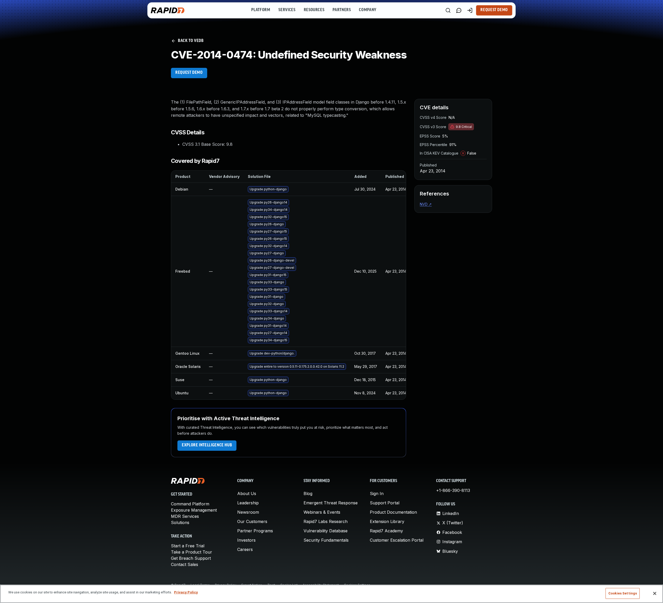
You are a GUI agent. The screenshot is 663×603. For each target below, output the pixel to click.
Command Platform (190, 503)
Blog (308, 493)
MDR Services (185, 516)
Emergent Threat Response (331, 502)
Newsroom (248, 512)
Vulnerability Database (326, 530)
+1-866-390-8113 (453, 490)
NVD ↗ (426, 204)
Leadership (248, 502)
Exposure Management (194, 510)
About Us (246, 493)
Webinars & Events (322, 512)
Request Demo (494, 10)
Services (286, 10)
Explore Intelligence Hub (207, 445)
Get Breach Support (191, 558)
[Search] (448, 10)
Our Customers (252, 521)
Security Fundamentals (326, 540)
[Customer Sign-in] (469, 10)
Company (367, 10)
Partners (342, 10)
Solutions (180, 522)
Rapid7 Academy (386, 530)
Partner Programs (255, 530)
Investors (246, 540)
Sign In (377, 493)
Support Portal (384, 502)
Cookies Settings (622, 593)
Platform (260, 10)
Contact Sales (184, 564)
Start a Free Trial (187, 545)
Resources (314, 10)
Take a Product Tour (191, 552)
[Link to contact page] (459, 10)
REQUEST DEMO (189, 73)
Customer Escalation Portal (396, 540)
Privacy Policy (186, 592)
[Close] (654, 593)
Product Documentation (393, 512)
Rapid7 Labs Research (326, 521)
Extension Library (387, 521)
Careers (245, 549)
